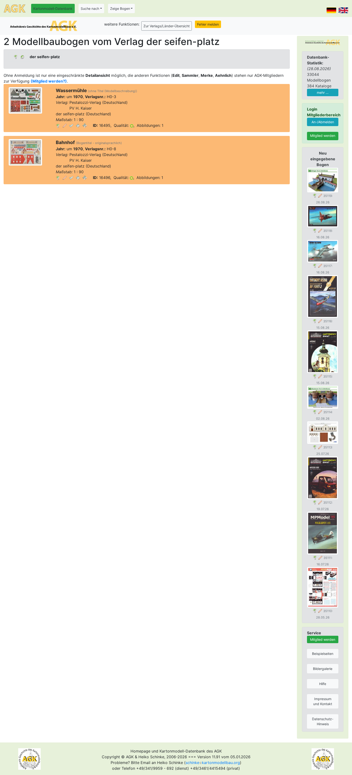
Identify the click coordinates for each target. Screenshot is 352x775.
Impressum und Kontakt (322, 701)
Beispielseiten (322, 654)
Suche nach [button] (90, 8)
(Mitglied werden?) (49, 81)
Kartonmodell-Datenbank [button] (53, 8)
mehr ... (323, 92)
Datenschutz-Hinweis (322, 721)
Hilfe (322, 684)
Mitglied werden (322, 136)
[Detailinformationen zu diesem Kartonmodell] (58, 125)
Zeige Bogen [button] (120, 8)
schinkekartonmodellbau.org (213, 762)
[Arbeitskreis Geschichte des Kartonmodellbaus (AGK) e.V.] (322, 41)
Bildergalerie (322, 669)
